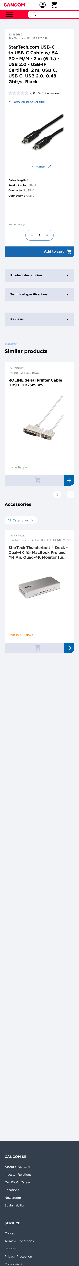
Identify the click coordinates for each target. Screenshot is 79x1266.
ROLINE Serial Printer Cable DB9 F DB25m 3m (35, 382)
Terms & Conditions (19, 1241)
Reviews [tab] (17, 319)
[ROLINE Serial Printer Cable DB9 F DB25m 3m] (39, 420)
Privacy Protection (18, 1256)
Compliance (13, 1264)
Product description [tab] (26, 275)
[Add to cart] (37, 480)
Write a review (49, 93)
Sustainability (15, 1205)
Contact (10, 1233)
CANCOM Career (17, 1182)
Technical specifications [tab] (28, 294)
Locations (12, 1190)
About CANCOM (17, 1167)
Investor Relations (18, 1174)
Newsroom (13, 1198)
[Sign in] (43, 5)
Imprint (10, 1249)
